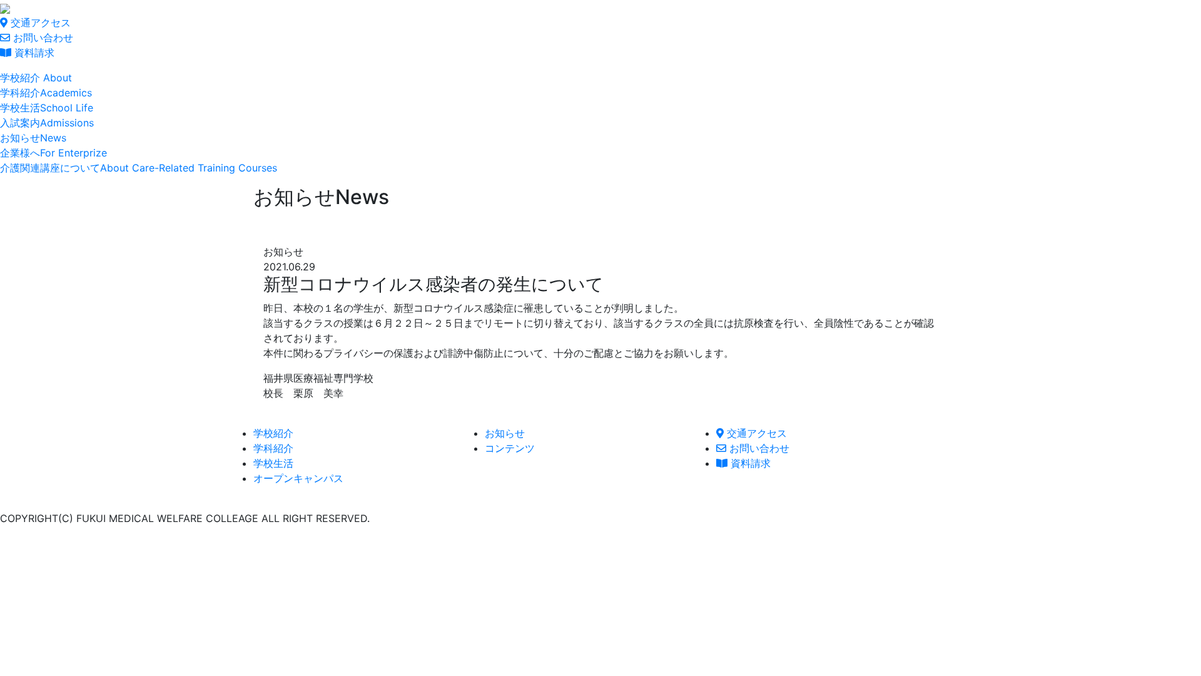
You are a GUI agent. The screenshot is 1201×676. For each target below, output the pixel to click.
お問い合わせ (41, 37)
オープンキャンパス (298, 478)
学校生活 (46, 107)
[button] (273, 433)
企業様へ (53, 152)
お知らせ (33, 137)
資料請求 (32, 52)
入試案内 (47, 122)
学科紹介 (46, 92)
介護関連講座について (138, 167)
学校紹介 (36, 77)
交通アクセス (39, 22)
